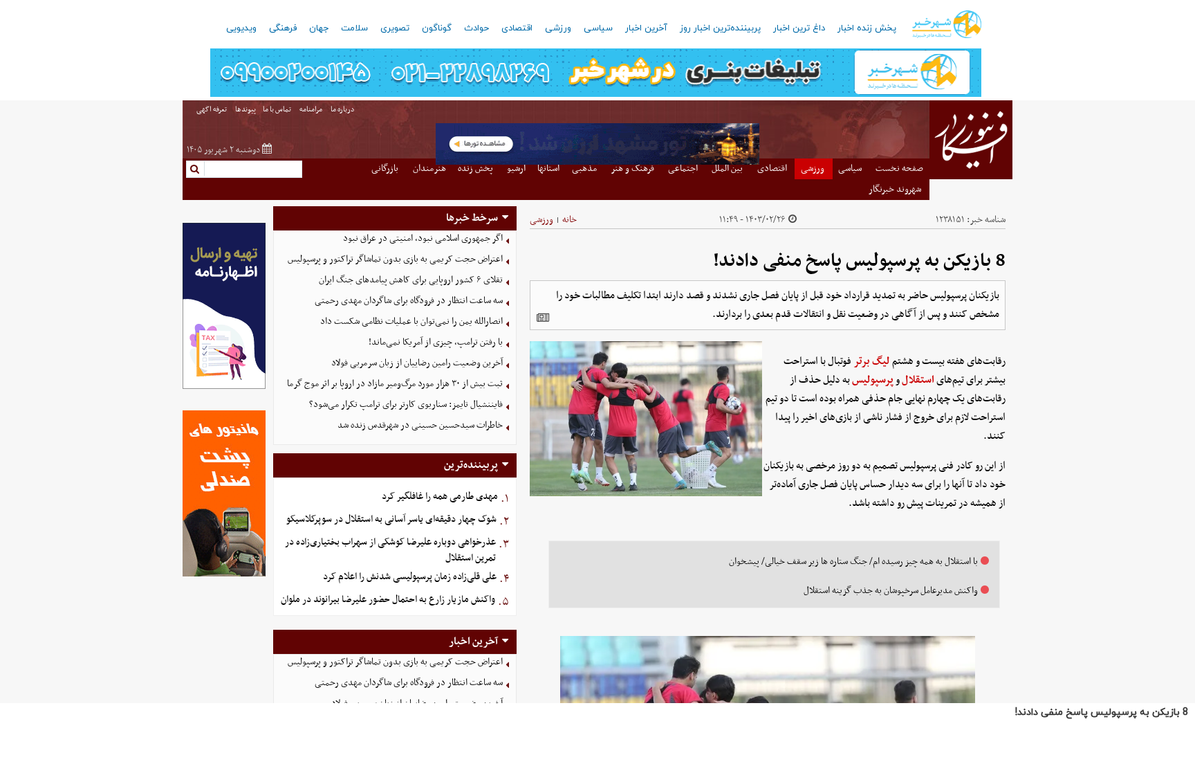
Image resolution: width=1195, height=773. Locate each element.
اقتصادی (516, 28)
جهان (318, 28)
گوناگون (437, 28)
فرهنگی (283, 28)
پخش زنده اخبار (866, 28)
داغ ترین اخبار (799, 28)
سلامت (354, 28)
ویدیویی (241, 28)
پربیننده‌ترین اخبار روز (720, 28)
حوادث (476, 28)
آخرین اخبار (646, 28)
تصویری (394, 28)
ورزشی (558, 28)
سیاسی (598, 28)
